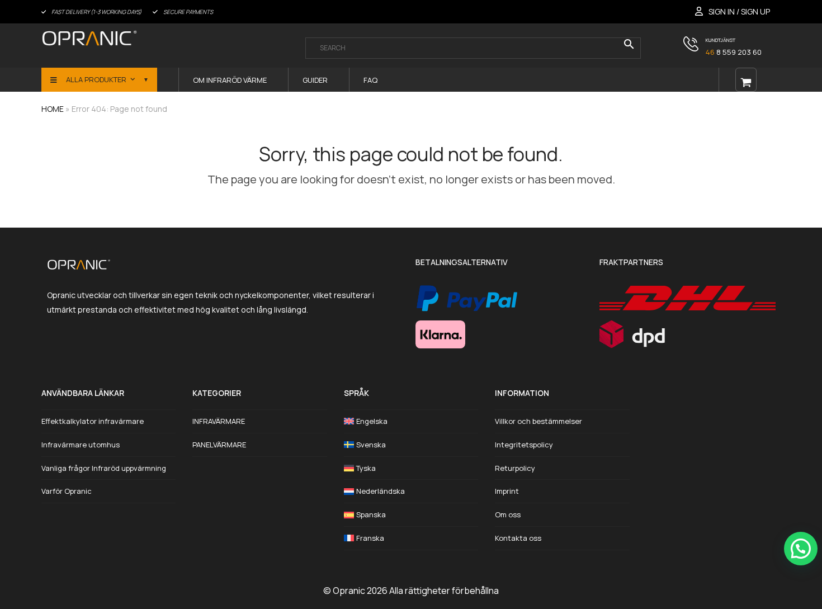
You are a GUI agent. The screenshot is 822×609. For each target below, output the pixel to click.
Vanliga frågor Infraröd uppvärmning (103, 468)
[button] (801, 548)
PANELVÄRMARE (219, 445)
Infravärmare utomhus (80, 445)
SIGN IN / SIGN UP (739, 11)
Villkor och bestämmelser (538, 421)
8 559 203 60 (734, 52)
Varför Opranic (66, 491)
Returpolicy (515, 468)
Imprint (507, 491)
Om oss (508, 514)
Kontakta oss (518, 538)
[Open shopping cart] (746, 80)
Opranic (349, 590)
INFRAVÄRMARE (218, 421)
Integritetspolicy (524, 445)
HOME (52, 108)
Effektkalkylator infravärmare (92, 421)
